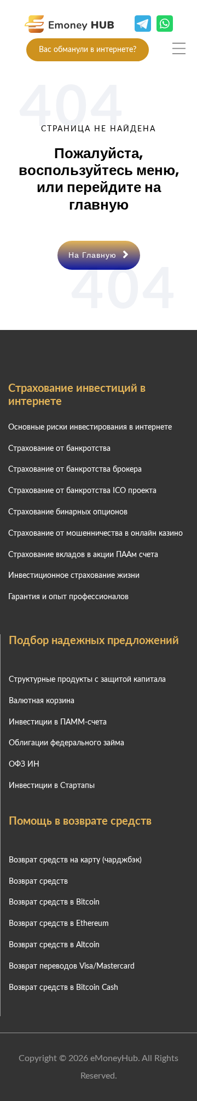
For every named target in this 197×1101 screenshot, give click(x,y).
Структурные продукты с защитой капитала (87, 679)
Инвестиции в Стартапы (52, 786)
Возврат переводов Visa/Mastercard (72, 966)
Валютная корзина (41, 701)
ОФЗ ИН (24, 764)
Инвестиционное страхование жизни (74, 576)
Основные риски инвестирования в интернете (90, 427)
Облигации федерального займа (66, 743)
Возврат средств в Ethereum (59, 924)
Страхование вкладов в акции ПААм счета (83, 555)
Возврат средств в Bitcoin (54, 902)
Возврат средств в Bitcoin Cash (63, 988)
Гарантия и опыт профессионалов (68, 597)
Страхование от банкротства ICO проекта (82, 491)
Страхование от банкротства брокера (75, 469)
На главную (93, 255)
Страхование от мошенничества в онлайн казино (95, 533)
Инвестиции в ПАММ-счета (58, 722)
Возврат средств (38, 881)
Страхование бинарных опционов (68, 512)
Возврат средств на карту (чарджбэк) (75, 860)
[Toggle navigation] (179, 48)
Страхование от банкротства (59, 449)
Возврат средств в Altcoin (54, 945)
